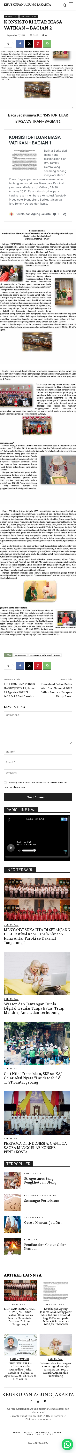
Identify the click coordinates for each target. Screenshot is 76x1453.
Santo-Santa (32, 1173)
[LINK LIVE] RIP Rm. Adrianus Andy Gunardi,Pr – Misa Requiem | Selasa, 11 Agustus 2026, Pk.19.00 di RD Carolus (20, 1371)
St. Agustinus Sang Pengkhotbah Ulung (40, 1180)
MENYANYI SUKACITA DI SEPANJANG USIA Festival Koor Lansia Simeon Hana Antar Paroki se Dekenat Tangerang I (37, 936)
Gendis (49, 1423)
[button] (67, 1444)
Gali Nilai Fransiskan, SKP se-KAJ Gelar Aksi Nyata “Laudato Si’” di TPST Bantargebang (33, 1078)
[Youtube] (45, 1401)
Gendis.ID (11, 1256)
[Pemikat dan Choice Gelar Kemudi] (12, 1246)
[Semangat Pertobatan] (12, 1202)
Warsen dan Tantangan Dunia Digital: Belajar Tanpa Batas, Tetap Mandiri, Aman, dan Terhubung (34, 1008)
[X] (29, 44)
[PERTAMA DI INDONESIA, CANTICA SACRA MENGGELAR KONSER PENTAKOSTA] (37, 1113)
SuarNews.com (32, 1423)
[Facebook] (20, 44)
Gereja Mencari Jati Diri (43, 1222)
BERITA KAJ (11, 16)
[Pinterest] (38, 44)
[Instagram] (38, 1401)
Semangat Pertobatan (41, 1200)
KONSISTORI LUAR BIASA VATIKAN (45, 655)
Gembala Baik (33, 1217)
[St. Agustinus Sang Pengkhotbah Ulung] (12, 1180)
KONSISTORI (20, 655)
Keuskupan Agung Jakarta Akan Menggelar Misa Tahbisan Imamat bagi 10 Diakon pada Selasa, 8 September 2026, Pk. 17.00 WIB (56, 1316)
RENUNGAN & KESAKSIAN (40, 1195)
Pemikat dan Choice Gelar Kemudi (45, 1246)
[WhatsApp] (47, 44)
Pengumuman (28, 16)
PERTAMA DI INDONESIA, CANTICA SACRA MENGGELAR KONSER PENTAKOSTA (35, 1147)
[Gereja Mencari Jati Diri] (12, 1224)
